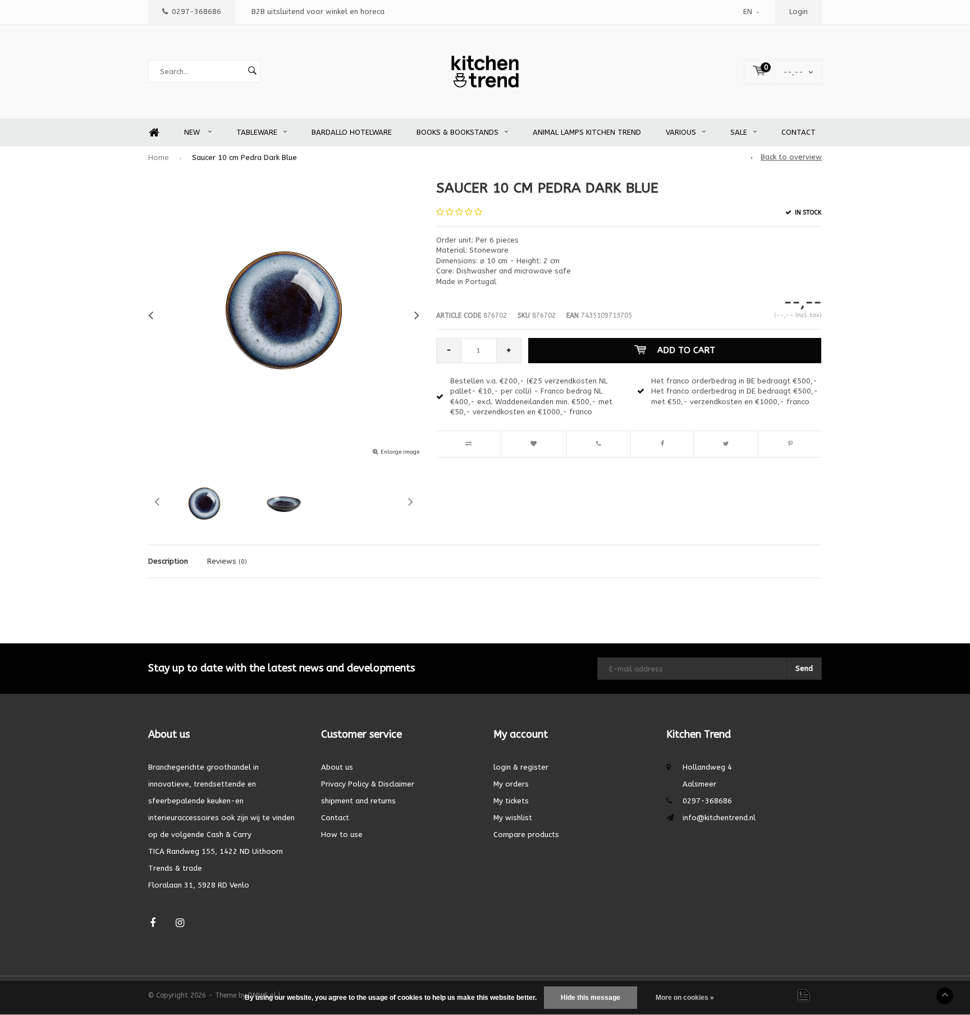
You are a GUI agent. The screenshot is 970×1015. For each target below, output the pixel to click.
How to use (342, 834)
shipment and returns (358, 801)
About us (337, 767)
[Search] (252, 71)
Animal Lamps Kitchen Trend (587, 132)
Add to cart (686, 350)
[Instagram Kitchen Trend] (180, 923)
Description (168, 561)
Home (154, 133)
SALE (738, 132)
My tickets (511, 801)
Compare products (526, 834)
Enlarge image (400, 452)
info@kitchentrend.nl (719, 817)
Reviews (227, 561)
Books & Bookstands (457, 132)
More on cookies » (685, 998)
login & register (520, 767)
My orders (511, 784)
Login (798, 11)
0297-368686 (196, 11)
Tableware (256, 132)
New (193, 132)
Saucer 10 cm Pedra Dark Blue (244, 157)
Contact (798, 132)
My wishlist (512, 817)
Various (681, 132)
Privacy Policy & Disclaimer (367, 784)
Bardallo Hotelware (352, 132)
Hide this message (590, 998)
